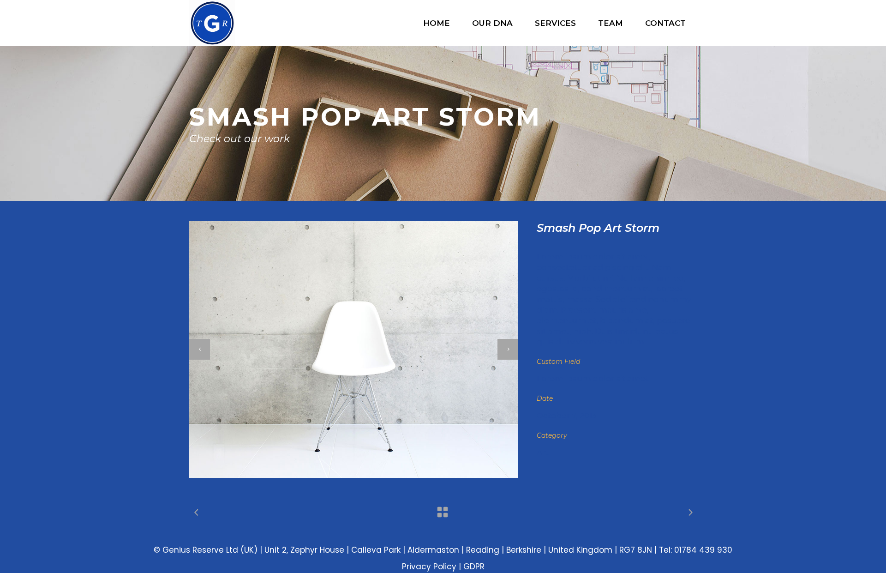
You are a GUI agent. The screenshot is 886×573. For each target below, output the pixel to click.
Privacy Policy (429, 566)
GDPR (474, 566)
